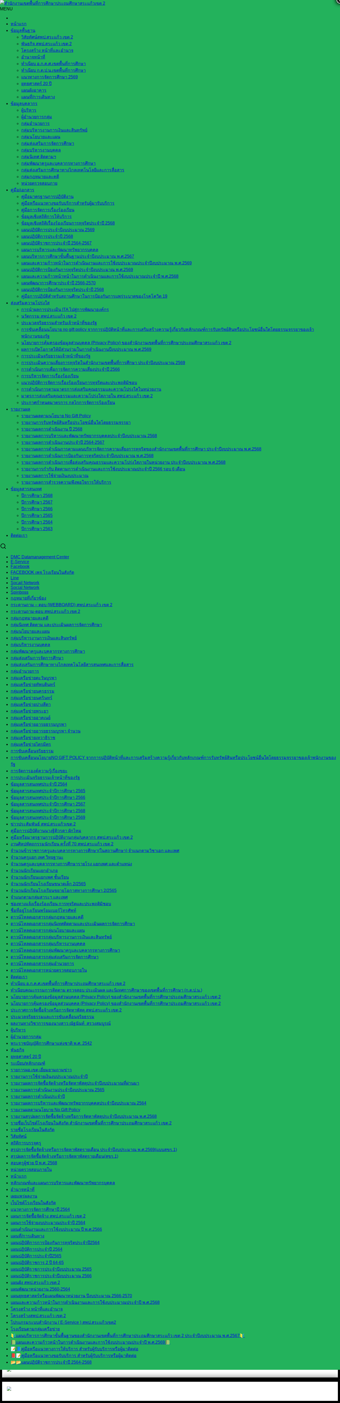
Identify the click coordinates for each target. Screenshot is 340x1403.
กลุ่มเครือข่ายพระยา (29, 711)
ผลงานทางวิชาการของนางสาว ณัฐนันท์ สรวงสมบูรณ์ (61, 1023)
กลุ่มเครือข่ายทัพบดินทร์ (33, 684)
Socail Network (25, 582)
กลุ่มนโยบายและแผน (40, 136)
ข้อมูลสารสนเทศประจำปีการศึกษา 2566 (48, 797)
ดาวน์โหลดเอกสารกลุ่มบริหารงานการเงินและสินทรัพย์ (61, 937)
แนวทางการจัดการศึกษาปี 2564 (40, 1209)
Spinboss (19, 592)
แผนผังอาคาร (33, 90)
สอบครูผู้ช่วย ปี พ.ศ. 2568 (34, 1163)
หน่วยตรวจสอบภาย (39, 183)
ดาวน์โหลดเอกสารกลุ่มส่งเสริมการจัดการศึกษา (55, 957)
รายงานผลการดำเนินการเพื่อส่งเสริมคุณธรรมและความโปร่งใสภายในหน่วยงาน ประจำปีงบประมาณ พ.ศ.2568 (123, 462)
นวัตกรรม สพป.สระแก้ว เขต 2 (48, 316)
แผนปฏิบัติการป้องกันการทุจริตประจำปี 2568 (62, 289)
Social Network (25, 587)
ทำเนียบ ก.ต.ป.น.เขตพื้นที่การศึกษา (53, 70)
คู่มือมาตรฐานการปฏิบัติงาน (47, 196)
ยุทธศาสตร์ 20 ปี (36, 83)
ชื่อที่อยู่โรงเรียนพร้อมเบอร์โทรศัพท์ (43, 910)
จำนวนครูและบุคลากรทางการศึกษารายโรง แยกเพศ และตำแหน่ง (71, 864)
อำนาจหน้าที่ (33, 57)
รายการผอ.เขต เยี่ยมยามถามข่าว (41, 1070)
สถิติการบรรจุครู (26, 1143)
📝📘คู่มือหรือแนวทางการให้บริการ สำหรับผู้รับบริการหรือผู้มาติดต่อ (74, 1349)
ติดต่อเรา (19, 535)
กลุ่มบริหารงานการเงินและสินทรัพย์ (54, 130)
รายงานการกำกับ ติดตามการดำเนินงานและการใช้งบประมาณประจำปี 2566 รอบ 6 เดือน (103, 469)
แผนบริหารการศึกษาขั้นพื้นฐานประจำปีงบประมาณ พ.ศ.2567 (77, 256)
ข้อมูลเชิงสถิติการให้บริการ (46, 216)
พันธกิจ (17, 1050)
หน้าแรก (19, 24)
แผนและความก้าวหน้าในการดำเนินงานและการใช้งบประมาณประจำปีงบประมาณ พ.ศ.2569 (106, 263)
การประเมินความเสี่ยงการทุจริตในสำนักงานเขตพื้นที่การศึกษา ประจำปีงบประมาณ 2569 (103, 362)
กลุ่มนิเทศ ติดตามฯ (38, 156)
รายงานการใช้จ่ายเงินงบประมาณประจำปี (49, 1076)
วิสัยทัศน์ (19, 1136)
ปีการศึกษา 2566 (37, 509)
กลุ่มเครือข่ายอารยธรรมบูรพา (38, 724)
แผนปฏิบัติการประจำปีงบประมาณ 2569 (58, 229)
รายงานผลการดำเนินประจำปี (38, 1096)
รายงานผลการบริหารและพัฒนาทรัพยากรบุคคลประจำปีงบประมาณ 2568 (89, 435)
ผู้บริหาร (28, 110)
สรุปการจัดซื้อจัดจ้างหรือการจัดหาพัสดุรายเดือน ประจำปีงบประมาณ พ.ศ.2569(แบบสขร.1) (94, 1149)
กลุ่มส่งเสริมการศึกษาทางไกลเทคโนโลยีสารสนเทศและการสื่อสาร (72, 664)
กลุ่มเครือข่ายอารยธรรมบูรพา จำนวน (45, 731)
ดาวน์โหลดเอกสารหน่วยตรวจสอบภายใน (49, 970)
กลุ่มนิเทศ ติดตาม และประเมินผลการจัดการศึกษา (56, 624)
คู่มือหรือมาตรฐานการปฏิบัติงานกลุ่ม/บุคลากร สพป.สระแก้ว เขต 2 (72, 837)
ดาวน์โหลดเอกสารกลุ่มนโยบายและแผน (48, 930)
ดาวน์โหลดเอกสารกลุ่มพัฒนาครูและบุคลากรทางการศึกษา (65, 950)
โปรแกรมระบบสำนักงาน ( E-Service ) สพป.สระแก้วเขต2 (63, 1322)
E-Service (20, 561)
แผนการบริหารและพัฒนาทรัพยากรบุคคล (59, 249)
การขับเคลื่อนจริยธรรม (32, 751)
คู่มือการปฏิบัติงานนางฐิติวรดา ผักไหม (46, 830)
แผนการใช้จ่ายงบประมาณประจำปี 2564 (48, 1222)
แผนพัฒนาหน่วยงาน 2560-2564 (40, 1289)
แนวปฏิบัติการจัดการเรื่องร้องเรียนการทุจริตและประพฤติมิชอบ (79, 382)
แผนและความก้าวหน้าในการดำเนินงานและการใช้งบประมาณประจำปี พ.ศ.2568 (85, 1302)
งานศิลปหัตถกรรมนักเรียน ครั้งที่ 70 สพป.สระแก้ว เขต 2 (62, 844)
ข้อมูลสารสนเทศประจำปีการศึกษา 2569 (48, 817)
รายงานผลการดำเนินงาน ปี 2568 (51, 429)
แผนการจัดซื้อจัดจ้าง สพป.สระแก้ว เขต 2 (48, 1216)
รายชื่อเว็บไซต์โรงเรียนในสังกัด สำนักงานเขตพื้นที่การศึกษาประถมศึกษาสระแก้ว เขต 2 (91, 1123)
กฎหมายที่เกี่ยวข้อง (28, 598)
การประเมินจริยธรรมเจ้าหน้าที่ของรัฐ (56, 356)
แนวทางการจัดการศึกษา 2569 (49, 77)
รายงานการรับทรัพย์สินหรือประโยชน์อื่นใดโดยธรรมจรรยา (76, 422)
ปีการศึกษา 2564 (37, 522)
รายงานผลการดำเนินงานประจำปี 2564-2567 (62, 442)
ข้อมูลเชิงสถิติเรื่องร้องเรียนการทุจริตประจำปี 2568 (68, 223)
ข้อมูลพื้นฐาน (23, 30)
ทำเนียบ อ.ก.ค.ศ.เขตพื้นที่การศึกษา (53, 63)
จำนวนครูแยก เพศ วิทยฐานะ (37, 857)
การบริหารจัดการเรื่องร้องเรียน (50, 376)
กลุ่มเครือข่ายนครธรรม (32, 691)
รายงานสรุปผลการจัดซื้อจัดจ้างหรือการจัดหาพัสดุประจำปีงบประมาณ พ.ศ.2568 (84, 1116)
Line (15, 578)
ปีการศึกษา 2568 (37, 495)
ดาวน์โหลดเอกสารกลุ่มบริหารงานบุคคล (48, 943)
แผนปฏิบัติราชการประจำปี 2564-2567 (56, 243)
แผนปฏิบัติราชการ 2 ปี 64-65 (37, 1262)
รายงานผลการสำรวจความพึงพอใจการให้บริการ (66, 482)
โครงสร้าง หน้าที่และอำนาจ (47, 50)
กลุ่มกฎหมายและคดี (40, 176)
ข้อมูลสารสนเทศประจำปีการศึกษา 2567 (48, 804)
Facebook (20, 566)
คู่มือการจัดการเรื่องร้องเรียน (47, 210)
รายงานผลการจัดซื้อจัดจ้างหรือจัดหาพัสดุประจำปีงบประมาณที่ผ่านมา (75, 1083)
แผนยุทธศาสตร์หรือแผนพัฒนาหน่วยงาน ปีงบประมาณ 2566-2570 (71, 1296)
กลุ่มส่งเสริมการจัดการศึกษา (47, 143)
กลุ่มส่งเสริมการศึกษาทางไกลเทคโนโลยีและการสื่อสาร (72, 170)
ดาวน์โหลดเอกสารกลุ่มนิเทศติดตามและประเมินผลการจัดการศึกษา (73, 923)
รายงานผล (20, 409)
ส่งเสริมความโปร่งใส (30, 303)
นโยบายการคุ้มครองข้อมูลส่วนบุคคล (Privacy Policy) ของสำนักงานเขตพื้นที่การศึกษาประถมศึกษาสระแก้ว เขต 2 (126, 342)
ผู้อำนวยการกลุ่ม (36, 117)
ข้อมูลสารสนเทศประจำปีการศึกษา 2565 (48, 791)
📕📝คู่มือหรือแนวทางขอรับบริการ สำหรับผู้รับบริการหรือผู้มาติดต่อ (74, 1355)
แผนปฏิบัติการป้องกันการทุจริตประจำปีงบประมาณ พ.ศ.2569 (77, 269)
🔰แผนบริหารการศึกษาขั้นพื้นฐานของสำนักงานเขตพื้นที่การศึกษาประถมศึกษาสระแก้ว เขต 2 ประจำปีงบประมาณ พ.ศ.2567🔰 (128, 1335)
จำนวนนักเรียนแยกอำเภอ (34, 870)
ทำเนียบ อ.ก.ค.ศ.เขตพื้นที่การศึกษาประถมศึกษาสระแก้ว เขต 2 (68, 983)
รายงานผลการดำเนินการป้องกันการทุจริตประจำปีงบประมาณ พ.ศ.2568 (87, 455)
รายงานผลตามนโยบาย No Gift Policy (56, 416)
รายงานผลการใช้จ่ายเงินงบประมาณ (54, 475)
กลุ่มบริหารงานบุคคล (41, 150)
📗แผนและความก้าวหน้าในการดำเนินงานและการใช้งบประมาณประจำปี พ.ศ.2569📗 (90, 1342)
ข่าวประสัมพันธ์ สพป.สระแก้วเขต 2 (43, 824)
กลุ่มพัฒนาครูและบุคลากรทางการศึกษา (58, 163)
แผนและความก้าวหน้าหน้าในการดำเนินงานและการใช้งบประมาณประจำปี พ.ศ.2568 (99, 276)
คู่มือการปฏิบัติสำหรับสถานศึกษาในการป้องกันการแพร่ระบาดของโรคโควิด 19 (94, 296)
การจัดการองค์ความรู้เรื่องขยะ (39, 771)
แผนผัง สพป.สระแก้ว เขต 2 (35, 1282)
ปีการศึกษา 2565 (37, 515)
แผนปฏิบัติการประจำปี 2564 (36, 1249)
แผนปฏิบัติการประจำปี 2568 (47, 236)
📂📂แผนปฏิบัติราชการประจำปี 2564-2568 (51, 1362)
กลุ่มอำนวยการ (35, 123)
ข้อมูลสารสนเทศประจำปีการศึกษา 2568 (48, 810)
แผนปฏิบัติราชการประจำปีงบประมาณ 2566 (51, 1276)
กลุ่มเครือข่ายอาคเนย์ (30, 717)
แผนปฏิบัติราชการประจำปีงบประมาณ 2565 (51, 1269)
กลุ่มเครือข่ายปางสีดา (31, 704)
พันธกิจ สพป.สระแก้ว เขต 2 (46, 43)
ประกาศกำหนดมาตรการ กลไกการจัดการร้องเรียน (68, 402)
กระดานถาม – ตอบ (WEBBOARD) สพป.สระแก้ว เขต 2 (61, 605)
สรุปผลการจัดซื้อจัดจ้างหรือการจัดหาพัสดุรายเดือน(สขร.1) (64, 1156)
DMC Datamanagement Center (40, 557)
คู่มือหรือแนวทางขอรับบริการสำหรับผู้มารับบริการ (67, 203)
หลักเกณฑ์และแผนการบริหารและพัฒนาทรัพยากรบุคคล (63, 1183)
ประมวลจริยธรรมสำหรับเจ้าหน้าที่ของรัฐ (59, 323)
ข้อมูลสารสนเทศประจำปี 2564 (39, 784)
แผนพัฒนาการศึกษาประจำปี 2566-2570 (58, 283)
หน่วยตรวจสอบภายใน (31, 1169)
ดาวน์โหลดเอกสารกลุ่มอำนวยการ (42, 963)
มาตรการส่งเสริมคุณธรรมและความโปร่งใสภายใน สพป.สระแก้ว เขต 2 (87, 396)
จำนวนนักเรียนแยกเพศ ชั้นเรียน (40, 877)
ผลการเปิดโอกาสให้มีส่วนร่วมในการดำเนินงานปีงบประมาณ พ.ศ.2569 (86, 349)
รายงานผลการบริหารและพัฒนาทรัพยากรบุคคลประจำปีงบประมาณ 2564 (78, 1103)
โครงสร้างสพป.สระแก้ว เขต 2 (38, 1315)
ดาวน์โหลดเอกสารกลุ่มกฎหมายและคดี (47, 917)
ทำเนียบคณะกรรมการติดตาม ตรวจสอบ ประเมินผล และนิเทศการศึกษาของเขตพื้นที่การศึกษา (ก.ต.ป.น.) (106, 990)
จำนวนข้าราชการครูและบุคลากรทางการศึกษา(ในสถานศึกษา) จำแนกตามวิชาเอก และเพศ (95, 850)
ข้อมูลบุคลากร (24, 103)
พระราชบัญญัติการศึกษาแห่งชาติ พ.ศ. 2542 (51, 1043)
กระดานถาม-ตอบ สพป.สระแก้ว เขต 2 (45, 611)
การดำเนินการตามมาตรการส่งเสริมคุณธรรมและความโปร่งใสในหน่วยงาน (91, 389)
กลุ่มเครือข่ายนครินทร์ (31, 698)
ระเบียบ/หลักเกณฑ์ (28, 1063)
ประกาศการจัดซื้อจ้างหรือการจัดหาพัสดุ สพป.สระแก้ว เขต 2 (66, 1010)
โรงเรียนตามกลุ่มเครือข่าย (35, 1329)
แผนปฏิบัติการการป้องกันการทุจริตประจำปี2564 (55, 1242)
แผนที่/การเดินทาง (38, 97)
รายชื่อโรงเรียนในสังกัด (32, 1129)
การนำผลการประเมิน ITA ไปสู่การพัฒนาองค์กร (65, 309)
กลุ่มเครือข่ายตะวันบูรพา (34, 678)
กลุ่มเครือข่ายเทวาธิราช (33, 737)
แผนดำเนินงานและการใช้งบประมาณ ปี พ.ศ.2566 (56, 1229)
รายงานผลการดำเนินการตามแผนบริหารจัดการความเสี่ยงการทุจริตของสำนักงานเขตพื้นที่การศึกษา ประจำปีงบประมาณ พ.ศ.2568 (141, 449)
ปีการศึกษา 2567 (37, 502)
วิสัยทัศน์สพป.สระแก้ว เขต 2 (47, 37)
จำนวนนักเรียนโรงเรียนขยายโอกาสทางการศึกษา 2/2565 (64, 890)
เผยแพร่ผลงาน (24, 1196)
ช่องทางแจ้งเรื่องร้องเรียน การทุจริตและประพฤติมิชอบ (61, 903)
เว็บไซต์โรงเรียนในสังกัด (33, 1202)
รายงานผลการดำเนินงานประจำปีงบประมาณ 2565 (57, 1090)
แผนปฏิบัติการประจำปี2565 (36, 1256)
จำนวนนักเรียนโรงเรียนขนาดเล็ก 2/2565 (48, 884)
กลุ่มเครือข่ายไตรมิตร (31, 744)
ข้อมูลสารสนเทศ (26, 489)
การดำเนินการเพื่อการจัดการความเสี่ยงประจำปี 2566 (70, 369)
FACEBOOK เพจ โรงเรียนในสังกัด (42, 572)
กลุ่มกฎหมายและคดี (29, 618)
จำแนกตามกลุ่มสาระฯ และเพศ (39, 897)
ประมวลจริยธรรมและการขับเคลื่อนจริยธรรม (52, 1016)
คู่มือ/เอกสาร (22, 190)
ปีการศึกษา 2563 (37, 528)
